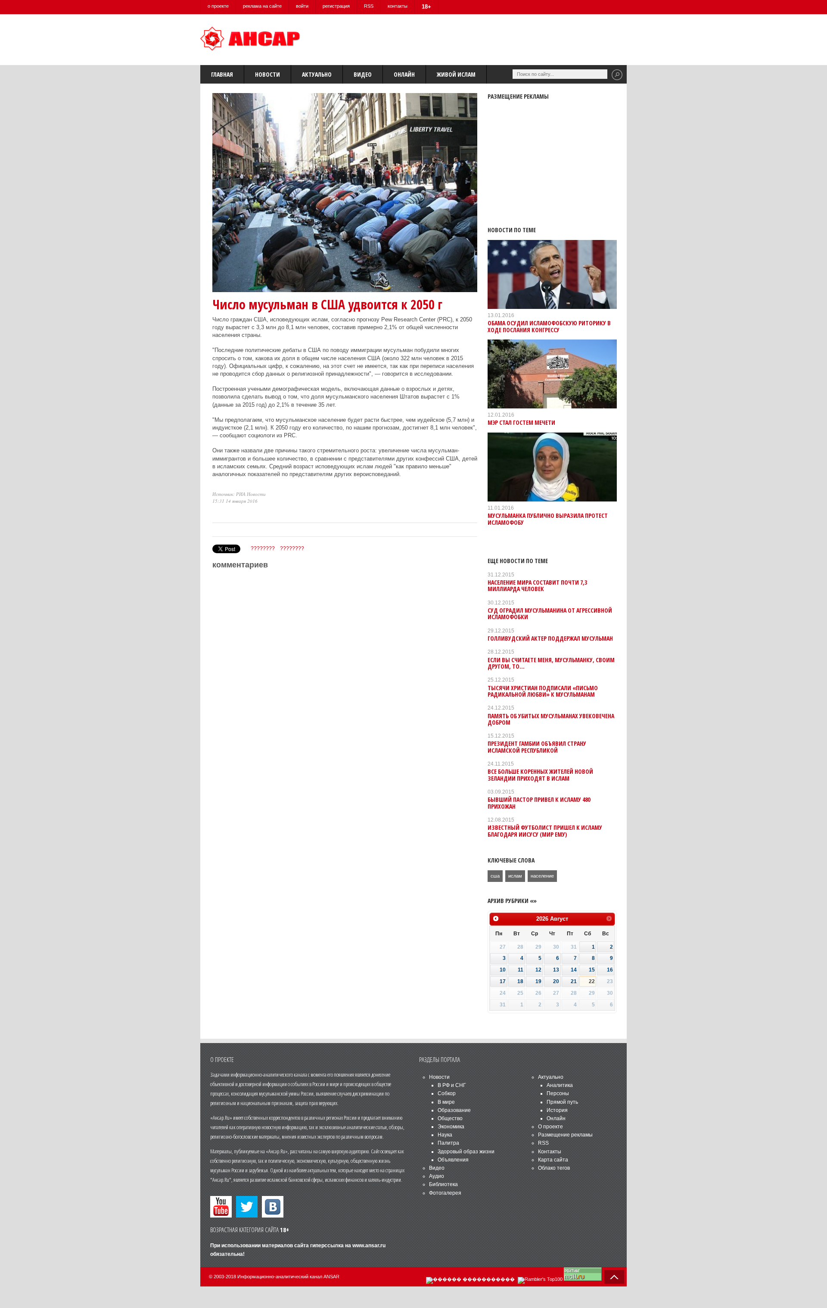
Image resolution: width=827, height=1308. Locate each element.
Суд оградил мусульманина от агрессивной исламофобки (550, 613)
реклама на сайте (262, 6)
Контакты (549, 1152)
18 (520, 981)
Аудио (436, 1176)
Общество (450, 1118)
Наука (445, 1135)
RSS (368, 6)
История (557, 1110)
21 (574, 981)
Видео (363, 74)
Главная (222, 74)
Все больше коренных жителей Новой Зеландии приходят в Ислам (540, 774)
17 (503, 981)
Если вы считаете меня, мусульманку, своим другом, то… (551, 663)
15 (592, 970)
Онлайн (404, 74)
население (542, 875)
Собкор (447, 1093)
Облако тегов (554, 1168)
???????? (263, 548)
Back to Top (614, 1277)
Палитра (448, 1143)
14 (574, 970)
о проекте (218, 6)
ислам (515, 875)
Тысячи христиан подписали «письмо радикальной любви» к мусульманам (543, 691)
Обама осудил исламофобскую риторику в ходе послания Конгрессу (549, 326)
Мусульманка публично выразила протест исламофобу (548, 518)
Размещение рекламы (565, 1135)
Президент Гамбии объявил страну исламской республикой (537, 746)
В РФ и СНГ (452, 1085)
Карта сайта (553, 1160)
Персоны (558, 1093)
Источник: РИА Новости (239, 494)
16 (610, 970)
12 (538, 970)
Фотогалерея (445, 1193)
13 (556, 970)
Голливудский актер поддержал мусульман (550, 638)
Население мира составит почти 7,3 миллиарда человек (537, 585)
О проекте (550, 1127)
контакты (397, 6)
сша (495, 875)
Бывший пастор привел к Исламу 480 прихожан (539, 802)
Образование (454, 1110)
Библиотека (443, 1184)
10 (503, 970)
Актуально (317, 74)
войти (302, 6)
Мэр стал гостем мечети (521, 422)
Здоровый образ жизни (466, 1152)
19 (538, 981)
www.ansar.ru (369, 1246)
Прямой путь (562, 1102)
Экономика (451, 1127)
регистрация (336, 6)
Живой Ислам (456, 74)
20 (556, 981)
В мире (446, 1102)
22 (592, 981)
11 (520, 970)
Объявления (453, 1160)
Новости (267, 74)
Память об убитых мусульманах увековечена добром (551, 719)
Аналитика (560, 1085)
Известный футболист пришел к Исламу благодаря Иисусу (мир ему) (545, 830)
